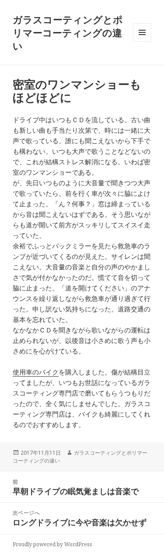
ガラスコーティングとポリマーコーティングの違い (68, 32)
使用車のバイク (36, 372)
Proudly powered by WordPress (52, 544)
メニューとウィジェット (142, 41)
